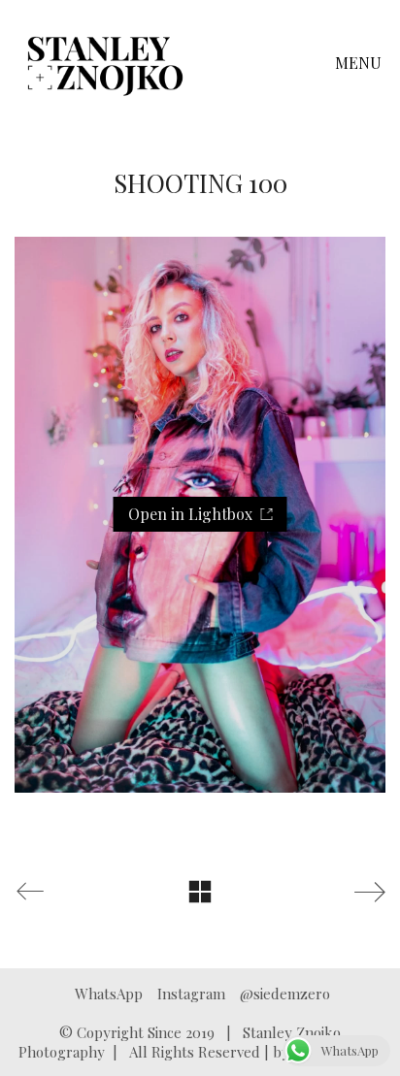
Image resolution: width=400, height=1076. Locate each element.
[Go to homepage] (105, 63)
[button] (360, 63)
